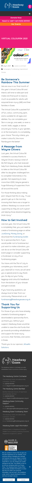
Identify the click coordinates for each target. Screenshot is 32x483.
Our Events (16, 24)
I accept (23, 480)
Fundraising (15, 69)
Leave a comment (20, 66)
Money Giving (16, 233)
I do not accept (9, 480)
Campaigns (7, 69)
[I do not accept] (30, 467)
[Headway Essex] (14, 5)
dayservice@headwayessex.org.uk (17, 386)
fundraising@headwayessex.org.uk (15, 299)
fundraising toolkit (20, 237)
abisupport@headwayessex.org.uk (17, 408)
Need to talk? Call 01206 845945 (16, 21)
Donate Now (16, 18)
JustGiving (5, 233)
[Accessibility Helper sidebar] (30, 6)
